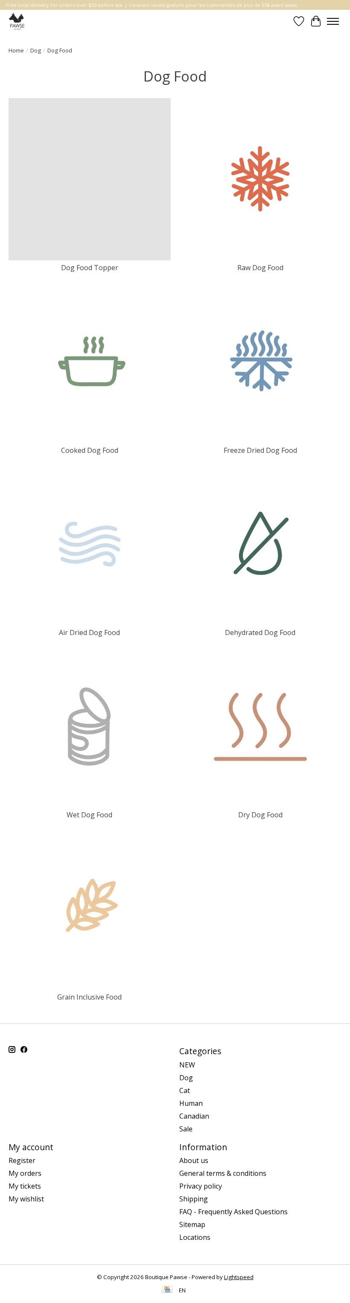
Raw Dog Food (260, 267)
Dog (35, 50)
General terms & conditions (222, 1173)
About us (193, 1160)
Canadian (194, 1116)
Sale (185, 1129)
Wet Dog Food (89, 814)
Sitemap (192, 1224)
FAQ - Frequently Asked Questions (233, 1211)
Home (16, 50)
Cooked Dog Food (89, 450)
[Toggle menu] (332, 21)
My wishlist (26, 1199)
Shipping (193, 1199)
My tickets (25, 1186)
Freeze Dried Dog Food (260, 450)
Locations (194, 1237)
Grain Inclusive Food (89, 997)
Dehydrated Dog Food (260, 632)
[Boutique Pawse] (17, 21)
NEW (187, 1065)
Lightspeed (239, 1277)
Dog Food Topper (89, 267)
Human (191, 1103)
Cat (184, 1090)
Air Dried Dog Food (89, 632)
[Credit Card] (167, 1290)
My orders (25, 1173)
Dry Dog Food (260, 814)
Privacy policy (200, 1186)
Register (22, 1160)
